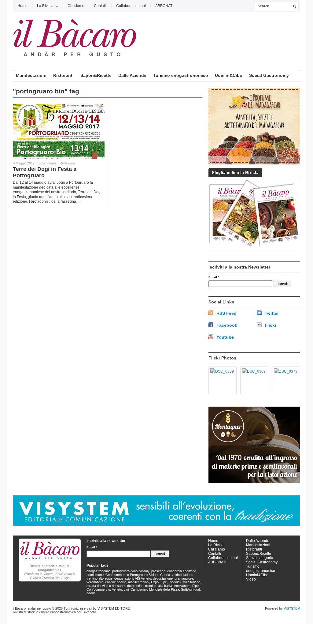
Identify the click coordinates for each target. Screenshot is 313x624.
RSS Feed (226, 313)
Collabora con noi (131, 6)
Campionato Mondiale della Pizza (155, 589)
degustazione (163, 578)
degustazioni (123, 578)
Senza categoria (259, 558)
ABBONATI (164, 6)
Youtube (225, 337)
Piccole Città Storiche (184, 582)
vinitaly (144, 571)
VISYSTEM (292, 608)
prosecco (158, 571)
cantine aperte (115, 582)
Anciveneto (182, 586)
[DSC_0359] (221, 381)
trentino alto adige (99, 578)
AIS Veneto (143, 578)
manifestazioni (138, 582)
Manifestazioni (31, 75)
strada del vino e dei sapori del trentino (115, 586)
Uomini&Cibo (228, 75)
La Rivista (45, 6)
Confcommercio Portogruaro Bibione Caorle (137, 575)
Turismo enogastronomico (180, 75)
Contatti (100, 6)
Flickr (270, 325)
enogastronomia (98, 571)
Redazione (67, 163)
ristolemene (95, 575)
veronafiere (95, 582)
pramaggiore (184, 578)
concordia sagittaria (181, 571)
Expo (155, 582)
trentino (150, 586)
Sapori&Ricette (96, 75)
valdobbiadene (182, 575)
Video (251, 579)
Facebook (226, 325)
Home (22, 6)
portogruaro (121, 571)
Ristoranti (63, 75)
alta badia (165, 586)
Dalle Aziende (132, 75)
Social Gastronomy (269, 75)
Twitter (272, 313)
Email (213, 277)
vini (126, 589)
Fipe (163, 582)
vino (134, 571)
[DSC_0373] (285, 381)
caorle (91, 593)
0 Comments (47, 163)
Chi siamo (76, 6)
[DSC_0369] (253, 381)
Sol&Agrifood (190, 589)
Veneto (117, 589)
